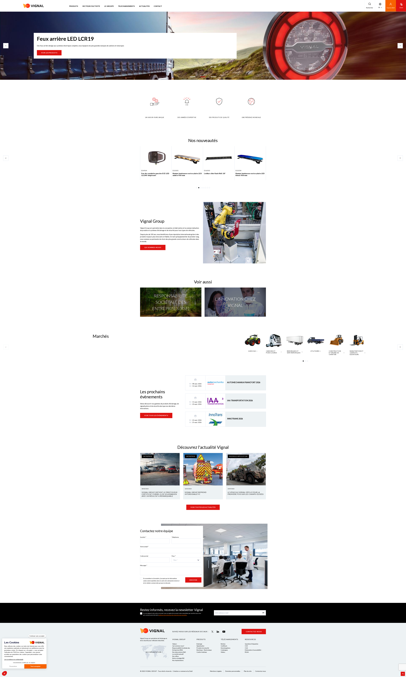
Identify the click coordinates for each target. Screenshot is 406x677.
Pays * (174, 556)
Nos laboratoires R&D (179, 652)
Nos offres (175, 656)
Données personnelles (232, 671)
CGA (246, 648)
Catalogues (224, 650)
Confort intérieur (202, 652)
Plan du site (248, 671)
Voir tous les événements (156, 415)
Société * (143, 537)
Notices (223, 644)
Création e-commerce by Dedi (182, 671)
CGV (246, 646)
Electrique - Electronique (204, 650)
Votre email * (144, 546)
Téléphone (175, 537)
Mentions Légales (216, 671)
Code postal (144, 556)
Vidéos (223, 652)
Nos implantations (178, 660)
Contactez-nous (254, 631)
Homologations (225, 648)
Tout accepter (35, 666)
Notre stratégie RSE (178, 658)
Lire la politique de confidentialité (13, 659)
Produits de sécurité (203, 648)
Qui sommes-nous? (152, 247)
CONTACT (158, 6)
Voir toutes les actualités (203, 507)
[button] (4, 673)
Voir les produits (49, 53)
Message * (143, 565)
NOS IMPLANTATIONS (153, 652)
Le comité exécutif (177, 654)
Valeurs (174, 644)
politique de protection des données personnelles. (173, 615)
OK (263, 613)
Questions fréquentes (251, 644)
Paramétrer (13, 666)
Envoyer (193, 580)
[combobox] (186, 560)
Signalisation (200, 646)
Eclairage (199, 644)
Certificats (224, 646)
